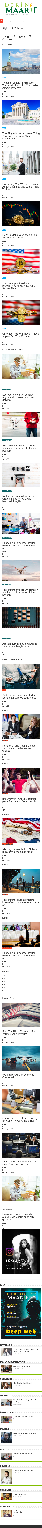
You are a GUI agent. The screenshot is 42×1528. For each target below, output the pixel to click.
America (5, 844)
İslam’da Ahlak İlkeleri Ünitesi (22, 1383)
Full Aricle (5, 711)
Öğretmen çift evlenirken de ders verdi (15, 21)
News (4, 77)
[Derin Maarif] (21, 8)
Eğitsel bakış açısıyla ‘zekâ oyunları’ (24, 1416)
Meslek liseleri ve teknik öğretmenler (24, 1433)
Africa (4, 690)
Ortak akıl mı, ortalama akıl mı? (23, 1453)
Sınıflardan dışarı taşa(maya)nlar (23, 1470)
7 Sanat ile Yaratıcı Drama (21, 1366)
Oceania (5, 740)
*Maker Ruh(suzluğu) (19, 1494)
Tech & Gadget (7, 389)
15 (4, 987)
